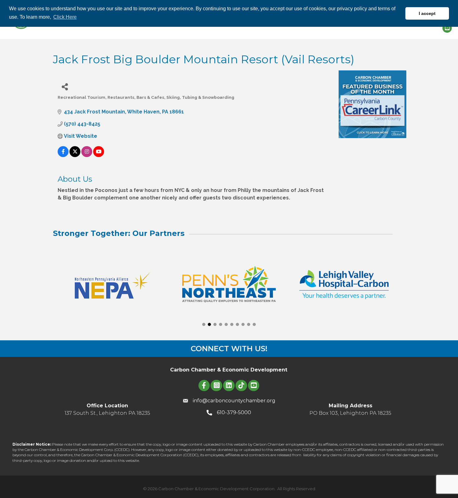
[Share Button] (65, 86)
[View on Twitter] (74, 155)
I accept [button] (427, 13)
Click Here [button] (65, 17)
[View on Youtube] (98, 155)
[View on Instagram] (86, 155)
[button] (203, 324)
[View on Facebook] (63, 155)
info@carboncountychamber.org (234, 401)
